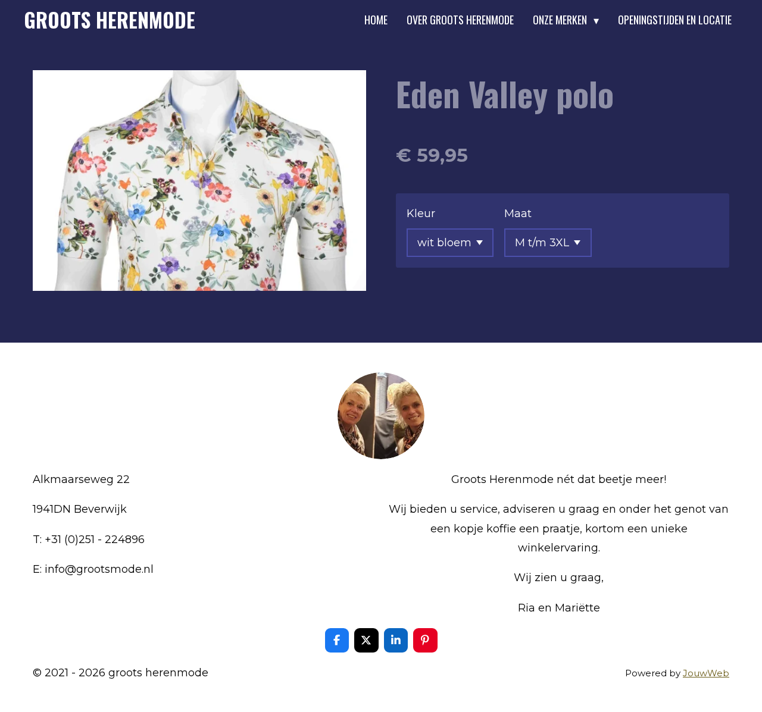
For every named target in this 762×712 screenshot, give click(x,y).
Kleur (421, 213)
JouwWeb (706, 673)
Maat (518, 213)
